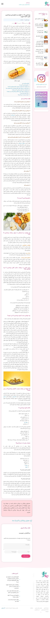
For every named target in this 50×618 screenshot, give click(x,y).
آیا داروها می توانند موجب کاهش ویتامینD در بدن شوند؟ (18, 91)
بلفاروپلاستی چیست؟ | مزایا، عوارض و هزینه (13, 596)
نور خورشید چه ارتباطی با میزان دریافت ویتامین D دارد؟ (18, 86)
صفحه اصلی (46, 608)
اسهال (26, 467)
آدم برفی (3, 608)
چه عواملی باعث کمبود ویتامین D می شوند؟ (20, 90)
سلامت (21, 20)
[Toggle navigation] (2, 4)
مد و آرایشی (37, 610)
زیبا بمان (27, 20)
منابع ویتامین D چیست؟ (24, 85)
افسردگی (12, 115)
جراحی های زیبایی (38, 608)
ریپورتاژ (45, 614)
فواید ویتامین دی (25, 83)
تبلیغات (47, 611)
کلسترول (14, 396)
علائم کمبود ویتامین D (24, 93)
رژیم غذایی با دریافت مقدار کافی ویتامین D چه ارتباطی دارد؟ (17, 88)
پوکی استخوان (21, 143)
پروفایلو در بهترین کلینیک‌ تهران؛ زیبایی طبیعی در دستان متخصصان (12, 586)
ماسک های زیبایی (45, 610)
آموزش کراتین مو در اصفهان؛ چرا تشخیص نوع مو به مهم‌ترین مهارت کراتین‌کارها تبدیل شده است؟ (12, 579)
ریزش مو (26, 422)
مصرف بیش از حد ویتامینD (23, 95)
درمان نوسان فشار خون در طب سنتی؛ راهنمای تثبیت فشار (13, 591)
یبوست (26, 465)
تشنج (4, 396)
